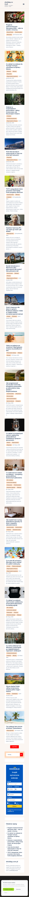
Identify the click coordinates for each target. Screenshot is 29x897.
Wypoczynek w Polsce (12, 121)
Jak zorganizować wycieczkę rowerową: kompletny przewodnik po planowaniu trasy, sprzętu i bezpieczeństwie (13, 387)
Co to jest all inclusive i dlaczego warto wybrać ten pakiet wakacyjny (13, 562)
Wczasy (14, 71)
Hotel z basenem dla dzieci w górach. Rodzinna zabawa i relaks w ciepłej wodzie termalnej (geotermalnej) (14, 311)
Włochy (14, 655)
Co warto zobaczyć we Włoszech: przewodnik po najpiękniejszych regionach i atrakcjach (13, 648)
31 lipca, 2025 (16, 355)
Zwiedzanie (14, 693)
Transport (18, 401)
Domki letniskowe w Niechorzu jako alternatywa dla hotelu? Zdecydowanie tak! (14, 268)
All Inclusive (11, 804)
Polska (8, 693)
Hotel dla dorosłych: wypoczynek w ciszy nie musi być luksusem (14, 153)
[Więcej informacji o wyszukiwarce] (13, 811)
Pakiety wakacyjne (16, 566)
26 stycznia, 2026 (18, 34)
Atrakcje (9, 116)
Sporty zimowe (10, 401)
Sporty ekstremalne (11, 398)
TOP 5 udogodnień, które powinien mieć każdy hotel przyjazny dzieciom (14, 190)
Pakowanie (9, 485)
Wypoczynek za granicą (12, 76)
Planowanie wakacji (11, 353)
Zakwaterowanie (17, 529)
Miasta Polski (10, 32)
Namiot (8, 442)
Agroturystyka (10, 194)
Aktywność (18, 393)
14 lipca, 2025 (10, 403)
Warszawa (9, 34)
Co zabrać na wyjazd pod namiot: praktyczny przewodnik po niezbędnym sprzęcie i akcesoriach (14, 437)
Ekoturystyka (10, 396)
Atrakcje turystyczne (11, 118)
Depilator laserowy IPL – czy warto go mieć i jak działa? (14, 229)
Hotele (8, 316)
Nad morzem (10, 273)
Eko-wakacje (10, 480)
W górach (9, 157)
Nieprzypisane (10, 233)
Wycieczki (9, 74)
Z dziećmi (9, 197)
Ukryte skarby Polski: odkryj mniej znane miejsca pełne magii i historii (13, 689)
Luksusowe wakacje (11, 482)
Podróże (9, 529)
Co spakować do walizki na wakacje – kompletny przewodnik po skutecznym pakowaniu (14, 475)
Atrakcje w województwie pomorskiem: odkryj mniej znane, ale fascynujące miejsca (13, 110)
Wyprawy (9, 445)
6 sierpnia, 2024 (19, 730)
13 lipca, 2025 (17, 445)
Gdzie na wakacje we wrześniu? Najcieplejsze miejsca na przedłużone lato (14, 348)
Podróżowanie (18, 32)
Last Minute (17, 804)
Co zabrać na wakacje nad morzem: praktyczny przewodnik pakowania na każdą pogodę (14, 602)
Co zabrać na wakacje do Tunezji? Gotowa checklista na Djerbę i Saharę (14, 66)
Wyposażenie (15, 442)
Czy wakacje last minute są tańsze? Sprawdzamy (14, 727)
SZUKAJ (14, 806)
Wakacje (9, 71)
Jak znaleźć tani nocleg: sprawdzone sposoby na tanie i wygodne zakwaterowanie (14, 522)
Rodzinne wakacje (11, 487)
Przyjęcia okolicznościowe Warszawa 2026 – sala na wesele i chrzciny (14, 27)
